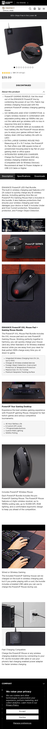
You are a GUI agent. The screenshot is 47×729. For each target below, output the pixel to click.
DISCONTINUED (23, 85)
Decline (22, 717)
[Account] (34, 8)
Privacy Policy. (12, 705)
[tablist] (23, 176)
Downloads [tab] (39, 176)
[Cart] (39, 8)
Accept (22, 711)
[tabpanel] (23, 428)
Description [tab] (7, 176)
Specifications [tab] (23, 176)
